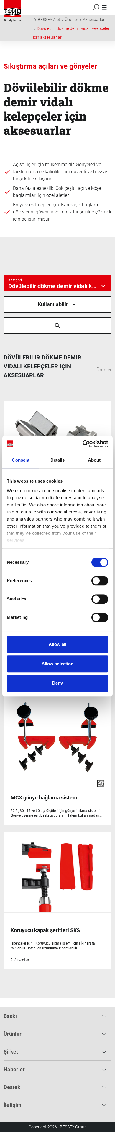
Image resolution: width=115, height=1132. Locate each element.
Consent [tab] (20, 460)
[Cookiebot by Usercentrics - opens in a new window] (82, 444)
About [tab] (94, 460)
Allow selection (58, 663)
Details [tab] (57, 460)
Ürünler (71, 19)
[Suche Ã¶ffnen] (57, 325)
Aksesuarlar (94, 19)
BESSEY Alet (49, 19)
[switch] (99, 580)
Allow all (58, 644)
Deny (57, 682)
